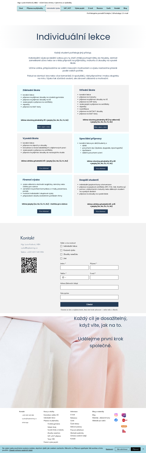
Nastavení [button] (109, 449)
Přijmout (136, 449)
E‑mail (93, 273)
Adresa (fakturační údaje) (69, 283)
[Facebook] (116, 420)
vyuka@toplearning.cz (29, 248)
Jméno (63, 263)
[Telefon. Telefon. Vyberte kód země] (64, 277)
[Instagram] (116, 415)
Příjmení (93, 263)
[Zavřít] (143, 449)
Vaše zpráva (64, 293)
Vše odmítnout (122, 449)
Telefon (63, 273)
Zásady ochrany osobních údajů (21, 450)
